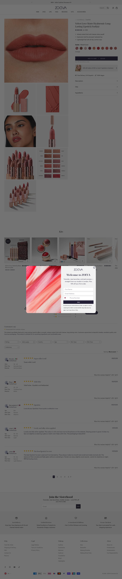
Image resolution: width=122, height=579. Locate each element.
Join (78, 302)
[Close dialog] (94, 267)
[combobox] (66, 297)
